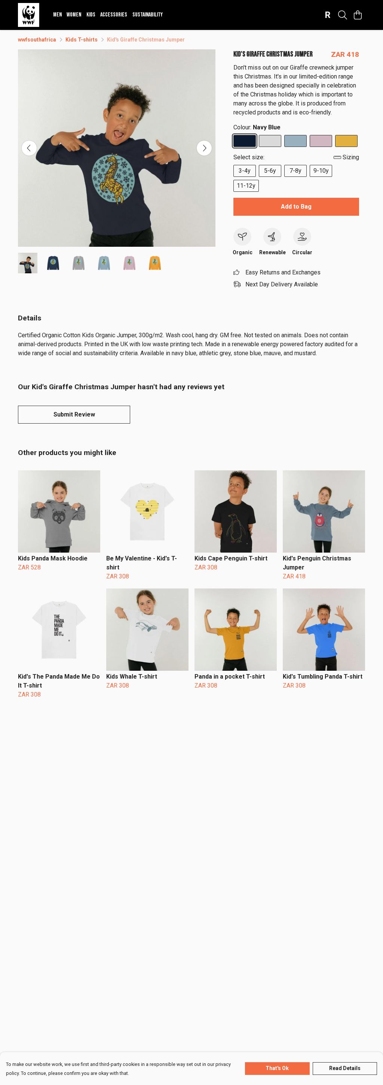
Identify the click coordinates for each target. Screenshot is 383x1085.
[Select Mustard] (346, 141)
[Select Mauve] (321, 141)
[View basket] (357, 14)
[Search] (342, 14)
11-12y (246, 185)
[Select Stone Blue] (295, 141)
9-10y (321, 170)
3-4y (245, 170)
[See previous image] (29, 148)
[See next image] (204, 148)
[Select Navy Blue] (244, 141)
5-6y (270, 170)
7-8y (295, 170)
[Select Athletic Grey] (270, 141)
